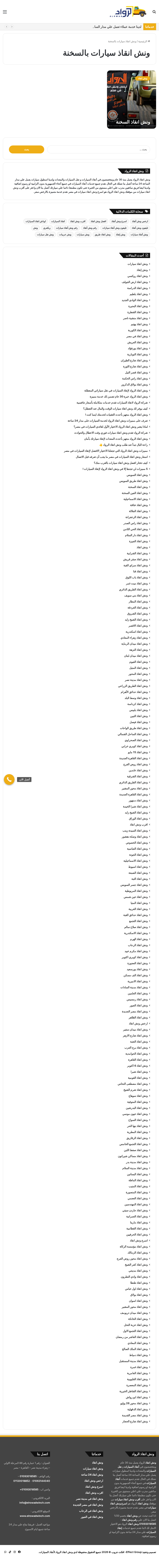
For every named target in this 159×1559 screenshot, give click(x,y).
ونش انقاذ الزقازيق (137, 1138)
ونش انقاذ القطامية (137, 1228)
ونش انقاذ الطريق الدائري (133, 589)
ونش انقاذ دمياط (138, 1355)
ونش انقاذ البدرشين (137, 1107)
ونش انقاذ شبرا (139, 1071)
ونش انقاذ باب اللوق (136, 577)
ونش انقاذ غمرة (139, 1367)
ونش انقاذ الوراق (138, 818)
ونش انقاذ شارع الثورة (135, 366)
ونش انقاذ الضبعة (138, 872)
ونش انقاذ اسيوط (138, 866)
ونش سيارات (83, 234)
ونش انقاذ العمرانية (137, 1216)
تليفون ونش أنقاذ (140, 227)
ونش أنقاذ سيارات (139, 234)
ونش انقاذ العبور (139, 1005)
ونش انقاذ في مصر (137, 336)
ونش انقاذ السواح (138, 1119)
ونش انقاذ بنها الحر (137, 1125)
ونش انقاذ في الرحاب (91, 1510)
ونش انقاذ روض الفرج (135, 764)
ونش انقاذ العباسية (137, 848)
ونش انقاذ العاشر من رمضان (132, 1336)
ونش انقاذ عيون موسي (135, 1113)
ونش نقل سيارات (45, 234)
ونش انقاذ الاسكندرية (136, 933)
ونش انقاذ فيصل (139, 722)
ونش (35, 227)
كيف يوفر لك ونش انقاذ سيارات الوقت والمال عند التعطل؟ (115, 408)
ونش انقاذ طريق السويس (133, 480)
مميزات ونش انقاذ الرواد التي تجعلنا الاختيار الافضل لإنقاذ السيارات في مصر (106, 450)
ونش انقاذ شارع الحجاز (135, 1421)
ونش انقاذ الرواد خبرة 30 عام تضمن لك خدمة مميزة (119, 396)
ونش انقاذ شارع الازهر (135, 1035)
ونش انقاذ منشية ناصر (135, 318)
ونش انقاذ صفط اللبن (136, 1150)
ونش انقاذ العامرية (137, 1373)
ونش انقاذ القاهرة (138, 1059)
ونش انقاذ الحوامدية (136, 1053)
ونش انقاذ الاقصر (138, 625)
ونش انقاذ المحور (138, 673)
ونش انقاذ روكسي (137, 275)
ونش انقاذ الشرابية (137, 553)
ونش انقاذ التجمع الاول (135, 1330)
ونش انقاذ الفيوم (138, 661)
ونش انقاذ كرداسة (137, 704)
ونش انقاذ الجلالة (138, 511)
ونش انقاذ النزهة (138, 649)
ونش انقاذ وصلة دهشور (135, 836)
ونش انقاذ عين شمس (136, 896)
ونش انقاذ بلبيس (138, 710)
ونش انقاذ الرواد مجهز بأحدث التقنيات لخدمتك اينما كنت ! (116, 414)
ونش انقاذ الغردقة (138, 607)
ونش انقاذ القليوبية (137, 1379)
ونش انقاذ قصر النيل (136, 372)
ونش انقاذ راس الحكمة (135, 378)
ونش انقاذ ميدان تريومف (134, 1312)
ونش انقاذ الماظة (138, 1180)
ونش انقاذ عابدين (138, 770)
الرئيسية (143, 41)
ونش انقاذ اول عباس (136, 1288)
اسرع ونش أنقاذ (119, 221)
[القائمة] (5, 13)
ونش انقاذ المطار (138, 601)
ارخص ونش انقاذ (138, 1023)
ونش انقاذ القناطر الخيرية (133, 1391)
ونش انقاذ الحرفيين (137, 1234)
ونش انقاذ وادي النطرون (134, 1276)
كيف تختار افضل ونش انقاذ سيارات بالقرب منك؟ (121, 462)
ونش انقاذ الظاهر (138, 1017)
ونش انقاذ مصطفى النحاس (133, 1083)
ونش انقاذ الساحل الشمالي (133, 734)
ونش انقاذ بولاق (139, 1294)
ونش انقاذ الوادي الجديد (135, 300)
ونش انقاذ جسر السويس (134, 884)
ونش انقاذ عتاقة (139, 505)
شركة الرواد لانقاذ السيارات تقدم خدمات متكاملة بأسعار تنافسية (112, 402)
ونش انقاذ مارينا (139, 1222)
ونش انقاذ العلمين (138, 993)
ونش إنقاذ (120, 234)
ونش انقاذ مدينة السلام (135, 1168)
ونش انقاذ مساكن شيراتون (133, 1156)
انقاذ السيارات (58, 221)
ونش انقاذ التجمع (138, 921)
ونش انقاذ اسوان (138, 1300)
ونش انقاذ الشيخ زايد (136, 619)
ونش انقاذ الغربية (138, 908)
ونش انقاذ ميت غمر (137, 583)
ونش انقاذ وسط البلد (136, 697)
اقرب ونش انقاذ (77, 221)
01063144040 (41, 1480)
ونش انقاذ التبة (139, 878)
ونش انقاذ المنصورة (137, 1192)
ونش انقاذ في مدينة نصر (89, 1498)
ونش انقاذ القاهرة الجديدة (133, 758)
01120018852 (21, 1480)
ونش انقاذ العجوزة (137, 963)
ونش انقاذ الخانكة (138, 1318)
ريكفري (47, 227)
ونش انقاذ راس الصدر (136, 523)
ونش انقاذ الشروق (137, 613)
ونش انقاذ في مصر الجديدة (88, 1504)
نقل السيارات (72, 179)
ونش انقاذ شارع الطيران (134, 360)
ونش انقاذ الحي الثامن (135, 529)
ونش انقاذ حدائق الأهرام (134, 691)
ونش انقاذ (144, 179)
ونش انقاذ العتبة (139, 1041)
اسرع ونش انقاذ (139, 1240)
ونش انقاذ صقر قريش (135, 559)
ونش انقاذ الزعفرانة (136, 517)
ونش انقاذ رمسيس (137, 999)
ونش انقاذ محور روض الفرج (132, 1258)
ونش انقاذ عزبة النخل (136, 1324)
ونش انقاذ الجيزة (138, 541)
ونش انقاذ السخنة (133, 122)
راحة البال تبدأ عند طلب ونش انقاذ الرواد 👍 (123, 444)
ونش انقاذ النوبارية (137, 354)
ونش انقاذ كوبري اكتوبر (135, 957)
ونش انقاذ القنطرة (137, 312)
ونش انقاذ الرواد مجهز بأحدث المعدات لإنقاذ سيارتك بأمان (116, 438)
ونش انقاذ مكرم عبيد (136, 951)
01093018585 (147, 1523)
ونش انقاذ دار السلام (136, 535)
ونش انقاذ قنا (140, 571)
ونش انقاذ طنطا (139, 1282)
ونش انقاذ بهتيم (139, 324)
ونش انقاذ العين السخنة (135, 493)
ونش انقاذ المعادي (138, 1343)
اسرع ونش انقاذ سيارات (90, 191)
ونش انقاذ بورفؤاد (138, 348)
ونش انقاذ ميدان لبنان (136, 655)
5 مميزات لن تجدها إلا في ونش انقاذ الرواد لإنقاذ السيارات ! (115, 468)
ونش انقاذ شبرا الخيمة (135, 806)
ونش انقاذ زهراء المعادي (134, 637)
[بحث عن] (154, 13)
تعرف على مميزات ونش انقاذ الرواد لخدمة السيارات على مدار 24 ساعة (108, 420)
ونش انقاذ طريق (103, 234)
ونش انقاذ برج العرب (136, 1047)
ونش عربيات (65, 234)
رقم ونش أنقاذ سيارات (67, 227)
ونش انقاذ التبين (139, 716)
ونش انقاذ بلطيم (139, 294)
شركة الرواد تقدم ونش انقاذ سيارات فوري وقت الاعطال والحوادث (111, 432)
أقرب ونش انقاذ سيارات (127, 1499)
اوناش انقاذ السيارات (36, 221)
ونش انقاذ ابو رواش (137, 1397)
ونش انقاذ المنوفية (137, 1101)
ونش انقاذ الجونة (138, 854)
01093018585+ (29, 1489)
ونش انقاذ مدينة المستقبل (133, 1361)
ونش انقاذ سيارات (138, 263)
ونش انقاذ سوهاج (138, 1095)
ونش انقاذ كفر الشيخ (136, 1264)
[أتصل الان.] (9, 779)
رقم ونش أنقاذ (90, 227)
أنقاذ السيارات (89, 179)
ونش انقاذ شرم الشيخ (136, 1089)
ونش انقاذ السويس (137, 474)
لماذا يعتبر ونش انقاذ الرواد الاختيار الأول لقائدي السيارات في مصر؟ (111, 426)
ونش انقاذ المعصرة (137, 1385)
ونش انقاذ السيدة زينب (135, 830)
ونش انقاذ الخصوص (137, 842)
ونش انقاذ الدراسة (137, 288)
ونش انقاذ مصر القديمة (135, 1415)
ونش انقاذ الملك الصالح (135, 1349)
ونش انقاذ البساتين (137, 1174)
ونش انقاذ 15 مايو (138, 752)
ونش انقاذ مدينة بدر (137, 1162)
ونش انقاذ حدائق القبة (135, 914)
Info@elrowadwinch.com (34, 1502)
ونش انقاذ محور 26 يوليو (134, 1403)
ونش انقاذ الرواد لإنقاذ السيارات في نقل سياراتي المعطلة (116, 390)
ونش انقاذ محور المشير (135, 788)
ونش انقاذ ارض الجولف (135, 282)
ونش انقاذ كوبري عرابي (134, 746)
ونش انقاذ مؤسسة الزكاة (134, 1246)
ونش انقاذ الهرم (139, 939)
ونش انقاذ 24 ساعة (92, 1474)
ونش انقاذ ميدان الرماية (134, 643)
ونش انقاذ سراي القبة (136, 565)
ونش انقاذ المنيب (138, 1186)
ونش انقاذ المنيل (138, 667)
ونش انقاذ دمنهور (138, 800)
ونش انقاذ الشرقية (137, 776)
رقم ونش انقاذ (129, 1519)
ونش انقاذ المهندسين (136, 1204)
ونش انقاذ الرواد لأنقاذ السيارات (56, 1552)
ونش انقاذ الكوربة (138, 330)
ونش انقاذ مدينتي (138, 1270)
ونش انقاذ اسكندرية (137, 631)
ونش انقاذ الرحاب (138, 945)
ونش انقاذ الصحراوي (136, 740)
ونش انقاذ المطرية (137, 1132)
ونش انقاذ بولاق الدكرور (134, 384)
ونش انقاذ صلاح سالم (136, 927)
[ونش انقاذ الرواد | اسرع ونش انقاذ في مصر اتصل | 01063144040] (128, 11)
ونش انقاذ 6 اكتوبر (137, 1065)
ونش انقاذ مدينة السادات (134, 987)
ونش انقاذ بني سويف (136, 595)
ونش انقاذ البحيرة (138, 306)
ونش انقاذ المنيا (139, 902)
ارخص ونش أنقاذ (140, 221)
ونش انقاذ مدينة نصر (136, 679)
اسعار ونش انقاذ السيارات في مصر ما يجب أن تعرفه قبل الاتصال (112, 456)
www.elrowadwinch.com (35, 1515)
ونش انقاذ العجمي (138, 1198)
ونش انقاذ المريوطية (136, 890)
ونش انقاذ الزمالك (138, 1252)
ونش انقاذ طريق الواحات (134, 728)
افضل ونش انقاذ (98, 221)
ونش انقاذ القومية (138, 1077)
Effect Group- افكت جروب (126, 1552)
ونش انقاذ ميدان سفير (135, 1029)
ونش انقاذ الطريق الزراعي (133, 685)
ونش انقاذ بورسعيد (137, 969)
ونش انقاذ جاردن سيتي (135, 1210)
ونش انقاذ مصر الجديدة (135, 1011)
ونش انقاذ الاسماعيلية (136, 499)
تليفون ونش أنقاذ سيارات (114, 227)
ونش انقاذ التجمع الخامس (133, 1144)
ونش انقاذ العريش (137, 342)
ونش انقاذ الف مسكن (136, 975)
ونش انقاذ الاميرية (138, 981)
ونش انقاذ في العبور (92, 1516)
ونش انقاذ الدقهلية (137, 1409)
